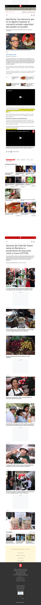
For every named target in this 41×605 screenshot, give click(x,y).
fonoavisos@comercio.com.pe (22, 574)
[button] (20, 97)
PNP (7, 161)
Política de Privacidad (20, 587)
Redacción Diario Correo (11, 54)
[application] (20, 97)
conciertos (27, 159)
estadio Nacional (23, 159)
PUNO (24, 9)
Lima (7, 15)
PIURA (21, 9)
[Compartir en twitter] (34, 15)
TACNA (27, 9)
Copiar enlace (16, 151)
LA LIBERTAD (10, 9)
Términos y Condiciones (20, 585)
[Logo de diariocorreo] (21, 6)
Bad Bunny (18, 159)
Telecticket (10, 161)
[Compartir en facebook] (32, 15)
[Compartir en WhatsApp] (11, 151)
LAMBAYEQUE (15, 9)
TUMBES (30, 9)
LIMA (19, 9)
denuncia (31, 159)
